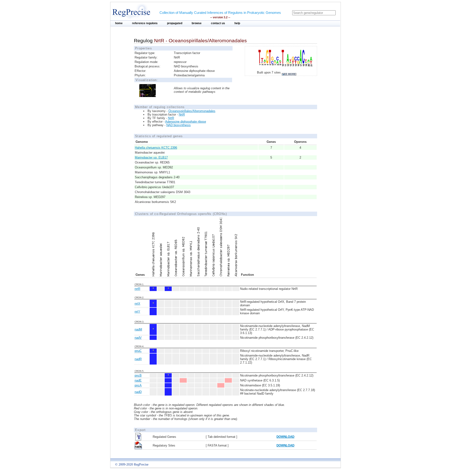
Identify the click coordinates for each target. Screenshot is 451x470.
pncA (138, 385)
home (119, 23)
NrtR (182, 114)
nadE (138, 380)
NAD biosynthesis (178, 125)
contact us (218, 23)
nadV (138, 337)
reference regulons (145, 23)
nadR (138, 359)
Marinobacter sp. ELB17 (151, 157)
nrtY (137, 311)
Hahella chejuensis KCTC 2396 (156, 147)
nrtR (137, 289)
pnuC (138, 351)
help (237, 23)
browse (197, 23)
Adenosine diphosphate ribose (185, 121)
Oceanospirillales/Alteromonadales (191, 111)
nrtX (137, 303)
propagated (174, 23)
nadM (138, 329)
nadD (138, 392)
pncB (138, 375)
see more (289, 74)
